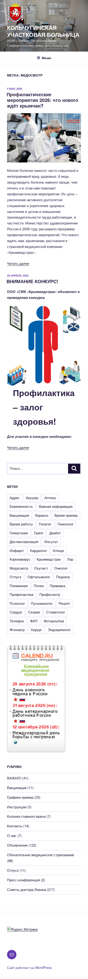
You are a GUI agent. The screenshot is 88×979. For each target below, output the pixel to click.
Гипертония (19, 532)
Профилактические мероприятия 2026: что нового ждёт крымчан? (42, 100)
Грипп (38, 532)
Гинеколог (65, 523)
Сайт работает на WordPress (29, 967)
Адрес (15, 497)
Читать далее (18, 263)
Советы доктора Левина (26, 889)
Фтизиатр (17, 629)
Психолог (17, 603)
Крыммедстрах (49, 559)
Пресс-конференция (23, 879)
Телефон (17, 620)
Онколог (61, 568)
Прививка (57, 585)
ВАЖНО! (14, 777)
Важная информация (56, 506)
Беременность (21, 506)
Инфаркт (17, 550)
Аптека (50, 497)
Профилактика (21, 594)
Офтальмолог (38, 576)
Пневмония (19, 585)
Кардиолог (38, 550)
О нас (11, 835)
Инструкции (16, 806)
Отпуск (15, 576)
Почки (39, 585)
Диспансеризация (24, 541)
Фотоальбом (54, 620)
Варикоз (41, 515)
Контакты (14, 825)
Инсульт (51, 541)
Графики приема (20, 797)
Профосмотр (49, 594)
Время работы (21, 523)
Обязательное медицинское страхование (40, 854)
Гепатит (45, 523)
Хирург (36, 629)
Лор (70, 559)
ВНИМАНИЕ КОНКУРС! (32, 281)
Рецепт (64, 603)
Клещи (58, 550)
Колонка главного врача (26, 816)
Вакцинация (19, 515)
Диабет (55, 532)
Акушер (32, 497)
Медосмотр (19, 568)
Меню (46, 57)
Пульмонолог (42, 603)
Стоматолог (55, 611)
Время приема (65, 515)
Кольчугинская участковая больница (43, 31)
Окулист (41, 568)
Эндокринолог (59, 629)
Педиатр (63, 576)
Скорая (34, 611)
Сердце (16, 611)
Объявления (17, 845)
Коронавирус (20, 559)
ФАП (34, 620)
